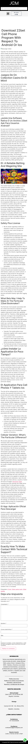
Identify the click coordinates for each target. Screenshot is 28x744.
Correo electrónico (6, 629)
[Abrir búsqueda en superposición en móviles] (14, 8)
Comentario (4, 604)
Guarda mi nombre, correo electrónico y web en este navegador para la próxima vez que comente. (13, 644)
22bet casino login (17, 589)
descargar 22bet (17, 481)
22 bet (9, 589)
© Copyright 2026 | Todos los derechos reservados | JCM (14, 742)
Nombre (3, 623)
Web (2, 635)
